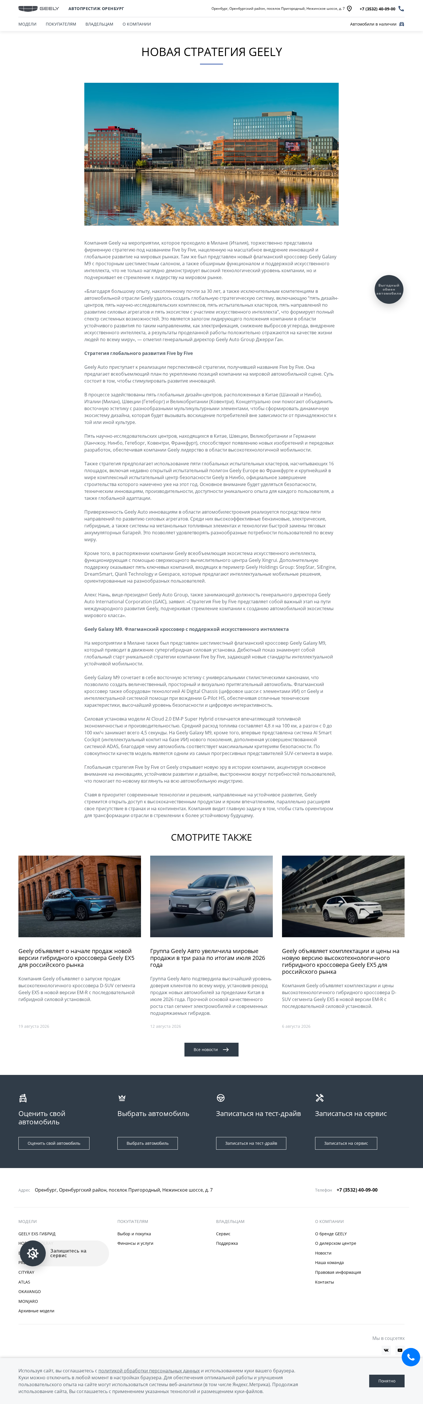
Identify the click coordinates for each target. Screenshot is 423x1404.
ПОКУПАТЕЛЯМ (61, 24)
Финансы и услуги (135, 1243)
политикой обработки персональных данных (149, 1370)
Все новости (206, 1049)
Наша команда (329, 1262)
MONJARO (28, 1301)
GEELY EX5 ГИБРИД (37, 1233)
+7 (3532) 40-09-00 (357, 1190)
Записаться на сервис (346, 1143)
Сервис (223, 1233)
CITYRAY (26, 1272)
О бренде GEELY (331, 1233)
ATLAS (24, 1282)
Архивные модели (36, 1310)
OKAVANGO (29, 1291)
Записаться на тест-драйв (251, 1143)
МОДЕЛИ (27, 24)
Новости (323, 1253)
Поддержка (227, 1243)
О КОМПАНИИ (137, 24)
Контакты (324, 1282)
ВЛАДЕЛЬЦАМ (99, 24)
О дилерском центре (335, 1243)
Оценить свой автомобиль (54, 1143)
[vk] (386, 1350)
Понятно (386, 1381)
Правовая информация (338, 1272)
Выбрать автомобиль (148, 1143)
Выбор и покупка (134, 1233)
